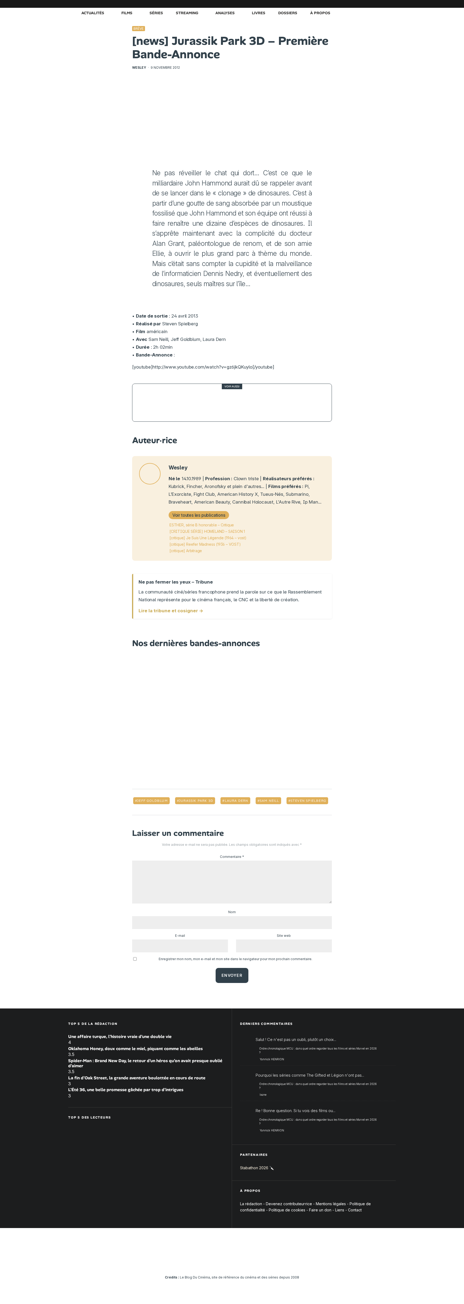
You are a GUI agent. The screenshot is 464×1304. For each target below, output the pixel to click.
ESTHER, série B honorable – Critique (201, 525)
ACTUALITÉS (92, 12)
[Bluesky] (368, 4)
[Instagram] (343, 4)
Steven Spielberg (308, 801)
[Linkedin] (360, 4)
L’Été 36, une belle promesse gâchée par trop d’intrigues (125, 1089)
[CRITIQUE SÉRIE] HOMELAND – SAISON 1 (207, 531)
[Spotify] (384, 4)
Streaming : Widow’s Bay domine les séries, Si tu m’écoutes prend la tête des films (243, 402)
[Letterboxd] (376, 4)
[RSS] (392, 4)
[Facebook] (327, 4)
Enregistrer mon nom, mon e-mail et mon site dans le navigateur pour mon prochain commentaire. (235, 959)
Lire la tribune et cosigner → (171, 610)
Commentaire (232, 857)
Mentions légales (331, 1203)
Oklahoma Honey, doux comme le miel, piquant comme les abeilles (135, 1048)
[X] (335, 4)
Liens (339, 1210)
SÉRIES (156, 12)
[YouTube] (351, 4)
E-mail (180, 936)
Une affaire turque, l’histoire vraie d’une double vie (120, 1036)
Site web (284, 936)
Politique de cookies (287, 1210)
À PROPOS (320, 12)
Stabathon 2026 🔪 (257, 1167)
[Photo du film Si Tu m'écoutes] (151, 402)
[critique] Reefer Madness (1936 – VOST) (205, 544)
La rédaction (251, 1203)
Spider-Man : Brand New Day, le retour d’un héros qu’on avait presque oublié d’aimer (145, 1063)
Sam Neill (269, 801)
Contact (355, 1210)
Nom (232, 912)
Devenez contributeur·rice (289, 1203)
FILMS (126, 12)
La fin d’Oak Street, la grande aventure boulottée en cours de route (136, 1078)
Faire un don (320, 1210)
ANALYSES (225, 12)
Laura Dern (236, 801)
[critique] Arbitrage (185, 550)
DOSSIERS (287, 12)
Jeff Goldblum (152, 801)
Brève (138, 29)
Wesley (139, 67)
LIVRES (258, 12)
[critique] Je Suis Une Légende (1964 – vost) (208, 538)
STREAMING (187, 12)
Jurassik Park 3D (196, 801)
